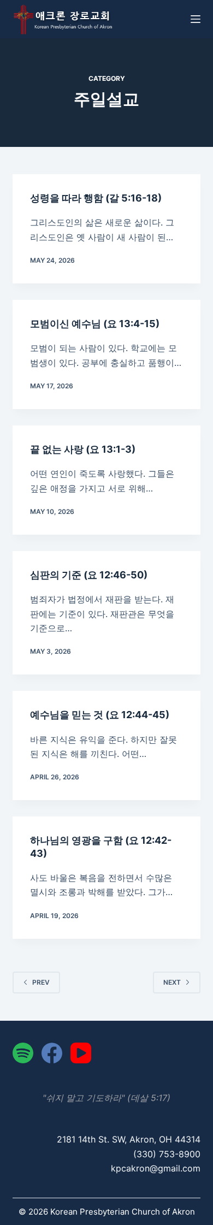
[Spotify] (23, 1053)
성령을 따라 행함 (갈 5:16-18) (96, 198)
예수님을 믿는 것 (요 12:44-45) (99, 714)
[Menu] (195, 19)
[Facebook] (52, 1053)
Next (172, 982)
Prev (41, 982)
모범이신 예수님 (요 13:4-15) (94, 323)
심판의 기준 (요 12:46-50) (88, 575)
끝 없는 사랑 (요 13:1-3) (82, 449)
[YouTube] (80, 1053)
